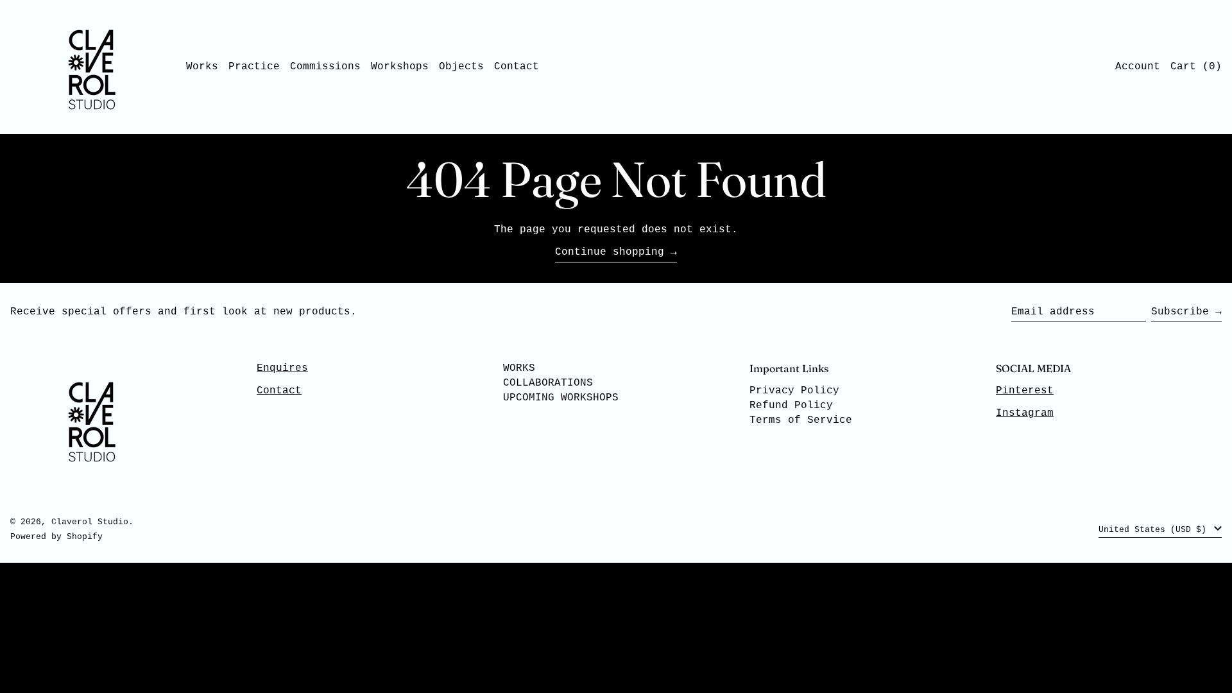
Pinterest (1025, 391)
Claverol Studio (89, 522)
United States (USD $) (1155, 530)
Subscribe (1180, 312)
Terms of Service (800, 420)
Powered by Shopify (56, 537)
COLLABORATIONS (548, 383)
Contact (279, 391)
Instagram (1025, 413)
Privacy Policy (794, 391)
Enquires (282, 368)
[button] (1196, 67)
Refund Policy (791, 405)
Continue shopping (609, 252)
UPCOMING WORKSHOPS (561, 398)
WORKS (519, 368)
